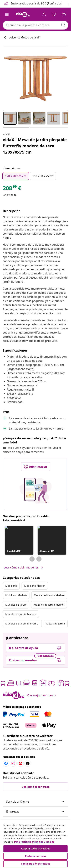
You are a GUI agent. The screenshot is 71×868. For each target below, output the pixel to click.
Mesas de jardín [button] (55, 623)
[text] (12, 189)
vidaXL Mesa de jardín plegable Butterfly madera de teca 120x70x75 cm (35, 146)
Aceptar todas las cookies (35, 848)
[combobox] (35, 25)
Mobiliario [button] (11, 585)
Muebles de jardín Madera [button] (20, 614)
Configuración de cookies (35, 863)
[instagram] (13, 763)
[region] (35, 844)
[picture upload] (36, 490)
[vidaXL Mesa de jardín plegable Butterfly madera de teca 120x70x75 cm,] (35, 78)
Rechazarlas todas (35, 856)
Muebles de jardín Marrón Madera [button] (23, 623)
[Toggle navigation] (7, 14)
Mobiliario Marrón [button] (34, 585)
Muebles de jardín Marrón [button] (49, 604)
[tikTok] (27, 763)
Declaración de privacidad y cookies (34, 841)
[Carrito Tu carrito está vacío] (64, 14)
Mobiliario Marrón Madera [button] (49, 595)
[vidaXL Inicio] (23, 14)
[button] (33, 3)
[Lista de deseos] (53, 14)
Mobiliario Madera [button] (16, 595)
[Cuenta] (44, 14)
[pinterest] (20, 763)
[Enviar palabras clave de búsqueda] (63, 24)
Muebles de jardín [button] (16, 604)
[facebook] (6, 763)
